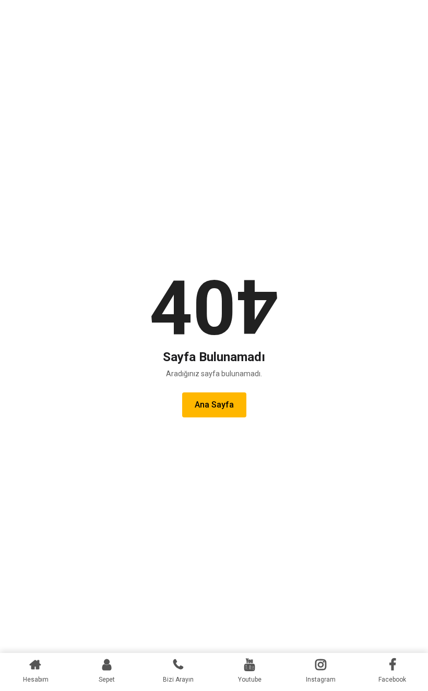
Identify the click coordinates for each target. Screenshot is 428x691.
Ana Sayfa (214, 405)
